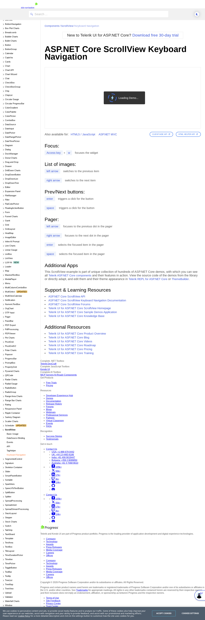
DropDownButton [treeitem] (13, 174)
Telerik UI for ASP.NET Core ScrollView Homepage (79, 308)
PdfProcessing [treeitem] (11, 329)
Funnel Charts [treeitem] (11, 216)
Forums (50, 406)
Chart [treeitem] (7, 66)
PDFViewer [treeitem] (10, 333)
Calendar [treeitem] (9, 53)
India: (63, 457)
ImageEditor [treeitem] (10, 237)
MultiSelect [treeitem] (16, 291)
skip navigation (27, 7)
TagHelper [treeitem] (11, 450)
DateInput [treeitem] (9, 128)
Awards (50, 544)
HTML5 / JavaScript (83, 134)
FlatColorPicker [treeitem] (12, 204)
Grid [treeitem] (7, 225)
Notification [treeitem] (10, 300)
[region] (102, 613)
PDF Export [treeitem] (10, 325)
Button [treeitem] (8, 45)
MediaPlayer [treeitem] (10, 279)
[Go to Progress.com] (49, 529)
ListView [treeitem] (9, 258)
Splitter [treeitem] (8, 496)
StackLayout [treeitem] (10, 513)
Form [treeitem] (7, 212)
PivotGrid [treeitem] (9, 342)
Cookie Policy (24, 616)
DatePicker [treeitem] (10, 133)
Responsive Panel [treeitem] (13, 409)
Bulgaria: (64, 460)
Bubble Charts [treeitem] (11, 36)
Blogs (49, 409)
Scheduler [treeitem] (15, 425)
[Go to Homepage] (36, 7)
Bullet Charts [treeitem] (11, 41)
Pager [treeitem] (7, 317)
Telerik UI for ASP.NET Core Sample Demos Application (82, 312)
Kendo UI (45, 369)
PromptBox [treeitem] (10, 363)
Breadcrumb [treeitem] (10, 32)
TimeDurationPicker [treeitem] (14, 555)
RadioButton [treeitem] (10, 388)
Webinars (51, 412)
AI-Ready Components (65, 375)
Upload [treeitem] (8, 593)
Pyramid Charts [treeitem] (12, 371)
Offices (49, 555)
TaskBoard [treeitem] (10, 534)
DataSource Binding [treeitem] (16, 438)
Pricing (49, 385)
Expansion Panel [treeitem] (12, 191)
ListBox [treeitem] (8, 254)
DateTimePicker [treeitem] (12, 141)
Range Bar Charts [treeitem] (13, 400)
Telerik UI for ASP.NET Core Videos (70, 341)
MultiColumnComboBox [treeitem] (16, 287)
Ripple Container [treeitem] (12, 413)
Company (51, 539)
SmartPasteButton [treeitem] (13, 475)
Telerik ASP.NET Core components (70, 275)
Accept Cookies (164, 613)
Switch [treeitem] (8, 526)
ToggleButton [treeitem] (11, 567)
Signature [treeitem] (9, 463)
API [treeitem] (8, 446)
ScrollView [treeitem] (10, 429)
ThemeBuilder (180, 279)
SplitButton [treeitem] (10, 492)
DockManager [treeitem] (11, 153)
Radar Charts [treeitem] (11, 379)
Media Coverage (54, 550)
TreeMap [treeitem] (9, 584)
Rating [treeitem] (8, 404)
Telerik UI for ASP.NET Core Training (71, 353)
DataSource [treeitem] (10, 124)
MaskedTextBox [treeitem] (12, 275)
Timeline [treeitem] (9, 559)
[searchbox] (98, 14)
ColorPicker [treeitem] (10, 116)
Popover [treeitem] (9, 354)
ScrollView (67, 26)
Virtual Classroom (55, 420)
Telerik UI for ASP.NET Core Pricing (70, 349)
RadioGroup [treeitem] (10, 392)
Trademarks (82, 590)
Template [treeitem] (9, 538)
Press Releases (54, 547)
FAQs (49, 426)
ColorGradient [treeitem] (11, 107)
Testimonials (52, 439)
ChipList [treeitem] (8, 95)
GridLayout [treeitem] (10, 229)
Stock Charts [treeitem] (11, 521)
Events (49, 423)
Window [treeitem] (8, 605)
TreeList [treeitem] (8, 580)
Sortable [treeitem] (9, 480)
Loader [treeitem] (8, 266)
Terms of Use (52, 598)
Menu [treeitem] (7, 283)
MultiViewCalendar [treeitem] (13, 296)
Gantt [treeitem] (7, 220)
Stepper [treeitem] (8, 517)
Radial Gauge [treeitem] (11, 383)
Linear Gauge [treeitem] (11, 250)
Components (52, 26)
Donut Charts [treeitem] (11, 158)
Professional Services (57, 415)
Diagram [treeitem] (9, 145)
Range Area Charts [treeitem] (13, 396)
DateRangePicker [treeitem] (13, 137)
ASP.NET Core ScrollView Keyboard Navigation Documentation (87, 300)
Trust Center (52, 606)
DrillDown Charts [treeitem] (12, 170)
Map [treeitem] (7, 271)
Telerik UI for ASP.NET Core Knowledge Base (76, 316)
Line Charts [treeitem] (10, 245)
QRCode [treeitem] (9, 375)
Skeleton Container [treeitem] (13, 467)
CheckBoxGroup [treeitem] (12, 87)
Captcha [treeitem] (9, 57)
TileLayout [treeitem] (9, 551)
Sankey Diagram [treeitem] (12, 417)
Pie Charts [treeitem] (10, 337)
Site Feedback (53, 601)
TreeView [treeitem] (9, 588)
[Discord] (53, 490)
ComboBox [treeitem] (10, 120)
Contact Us (51, 449)
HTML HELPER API (187, 134)
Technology (51, 541)
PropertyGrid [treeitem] (11, 367)
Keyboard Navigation (87, 26)
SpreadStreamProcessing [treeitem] (17, 509)
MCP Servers (47, 375)
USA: (63, 452)
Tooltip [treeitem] (8, 576)
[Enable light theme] (197, 14)
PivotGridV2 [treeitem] (10, 346)
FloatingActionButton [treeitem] (14, 208)
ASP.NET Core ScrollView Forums (69, 304)
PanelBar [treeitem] (9, 321)
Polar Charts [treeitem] (10, 350)
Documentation (53, 401)
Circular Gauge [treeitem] (12, 99)
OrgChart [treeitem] (9, 308)
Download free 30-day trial (155, 35)
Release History (54, 404)
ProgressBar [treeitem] (11, 358)
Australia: (65, 463)
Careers (50, 553)
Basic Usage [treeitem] (12, 434)
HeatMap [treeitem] (9, 233)
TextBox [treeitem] (8, 547)
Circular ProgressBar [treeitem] (14, 103)
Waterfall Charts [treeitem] (12, 601)
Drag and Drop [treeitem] (11, 162)
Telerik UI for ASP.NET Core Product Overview (77, 333)
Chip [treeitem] (7, 91)
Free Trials (51, 383)
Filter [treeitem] (7, 199)
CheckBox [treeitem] (10, 82)
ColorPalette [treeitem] (10, 112)
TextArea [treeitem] (9, 542)
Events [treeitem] (10, 442)
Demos (49, 398)
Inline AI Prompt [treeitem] (12, 241)
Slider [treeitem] (7, 471)
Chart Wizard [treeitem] (11, 74)
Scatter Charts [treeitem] (11, 421)
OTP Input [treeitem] (9, 312)
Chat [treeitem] (7, 78)
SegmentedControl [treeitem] (13, 459)
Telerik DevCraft (48, 364)
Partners (50, 418)
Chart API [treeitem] (9, 70)
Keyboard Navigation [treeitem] (16, 455)
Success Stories (54, 436)
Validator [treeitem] (9, 597)
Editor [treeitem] (7, 187)
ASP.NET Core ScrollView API (66, 296)
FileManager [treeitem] (10, 195)
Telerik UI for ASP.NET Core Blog (68, 337)
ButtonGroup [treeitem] (11, 49)
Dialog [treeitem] (8, 149)
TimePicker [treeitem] (10, 563)
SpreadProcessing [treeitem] (13, 501)
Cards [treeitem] (8, 61)
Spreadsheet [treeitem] (11, 505)
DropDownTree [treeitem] (12, 183)
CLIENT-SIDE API (159, 134)
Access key (54, 152)
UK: (63, 454)
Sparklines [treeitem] (10, 484)
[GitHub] (53, 486)
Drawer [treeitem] (8, 166)
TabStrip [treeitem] (8, 530)
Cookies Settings (190, 613)
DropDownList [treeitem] (11, 179)
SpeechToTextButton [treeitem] (14, 488)
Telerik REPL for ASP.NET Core (148, 279)
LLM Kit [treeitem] (12, 262)
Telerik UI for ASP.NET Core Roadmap (72, 345)
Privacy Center (53, 603)
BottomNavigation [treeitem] (13, 24)
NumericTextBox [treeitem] (12, 304)
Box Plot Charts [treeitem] (12, 28)
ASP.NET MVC (108, 134)
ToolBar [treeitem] (8, 572)
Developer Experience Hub (59, 395)
